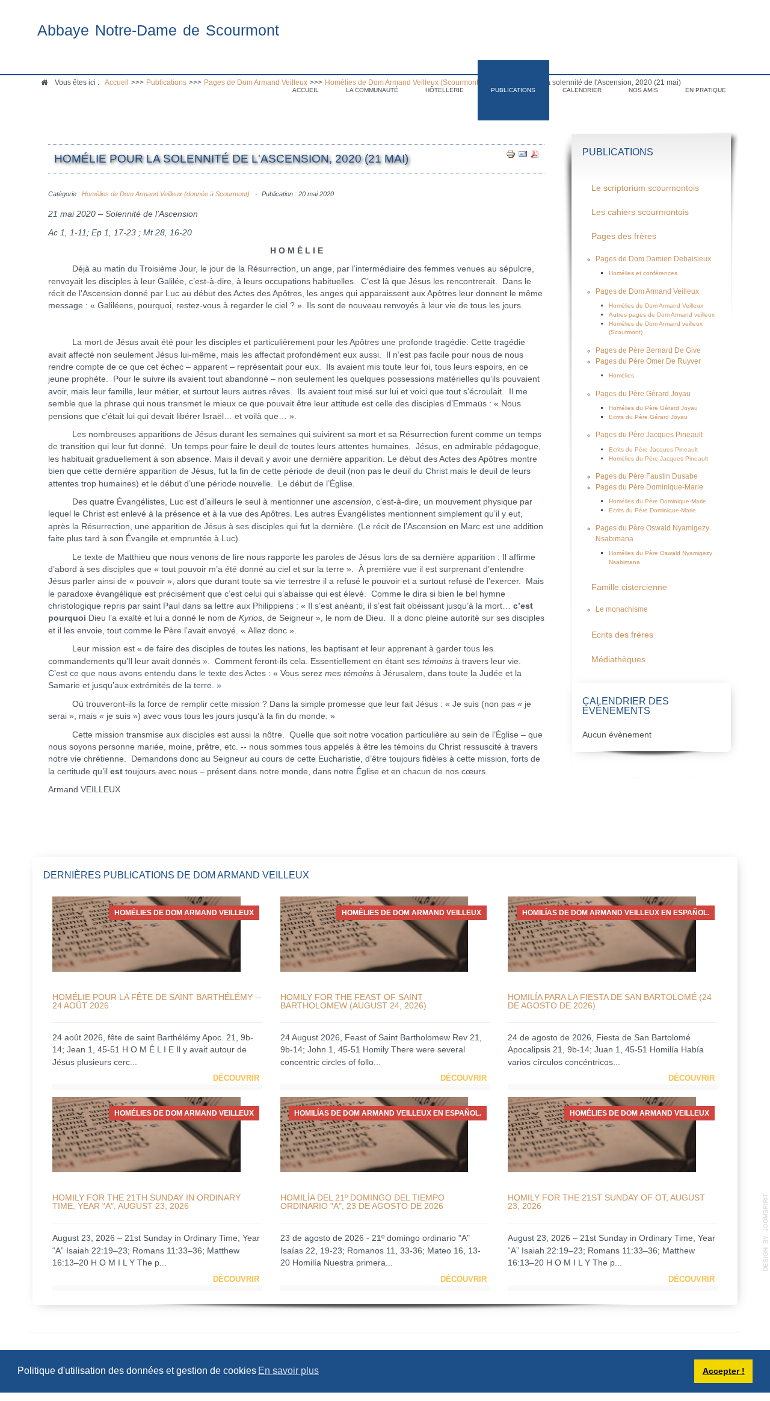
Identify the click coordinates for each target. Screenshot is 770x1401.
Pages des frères (623, 236)
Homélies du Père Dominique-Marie (657, 501)
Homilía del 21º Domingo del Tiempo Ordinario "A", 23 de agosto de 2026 (362, 1202)
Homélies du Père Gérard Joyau (653, 408)
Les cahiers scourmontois (640, 212)
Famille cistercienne (629, 587)
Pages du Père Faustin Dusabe (647, 476)
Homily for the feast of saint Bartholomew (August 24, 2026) (353, 1001)
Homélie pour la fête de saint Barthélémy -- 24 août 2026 (156, 1001)
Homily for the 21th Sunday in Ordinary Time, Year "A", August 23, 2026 (146, 1202)
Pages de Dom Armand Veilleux (647, 291)
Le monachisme (622, 609)
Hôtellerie (444, 90)
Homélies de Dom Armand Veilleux (656, 305)
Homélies (621, 375)
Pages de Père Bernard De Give (648, 350)
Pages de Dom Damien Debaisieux (653, 258)
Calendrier (582, 90)
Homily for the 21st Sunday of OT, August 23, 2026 (606, 1202)
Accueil (305, 90)
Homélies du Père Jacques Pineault (658, 458)
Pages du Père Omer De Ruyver (648, 361)
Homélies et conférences (643, 273)
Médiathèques (618, 659)
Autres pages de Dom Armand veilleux (662, 314)
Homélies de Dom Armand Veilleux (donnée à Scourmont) (166, 193)
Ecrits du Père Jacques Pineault (653, 449)
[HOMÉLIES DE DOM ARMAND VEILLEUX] (146, 933)
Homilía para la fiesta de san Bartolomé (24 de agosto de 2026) (610, 1001)
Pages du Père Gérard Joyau (643, 393)
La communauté (372, 90)
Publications (513, 90)
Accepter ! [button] (724, 1371)
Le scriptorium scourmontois (645, 188)
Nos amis (643, 90)
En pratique (705, 90)
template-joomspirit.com (765, 1232)
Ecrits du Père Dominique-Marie (652, 510)
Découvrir (236, 1078)
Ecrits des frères (622, 634)
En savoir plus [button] (288, 1370)
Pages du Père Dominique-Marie (649, 487)
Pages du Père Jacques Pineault (649, 434)
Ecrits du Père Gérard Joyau (648, 417)
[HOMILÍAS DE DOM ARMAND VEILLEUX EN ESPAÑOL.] (602, 933)
